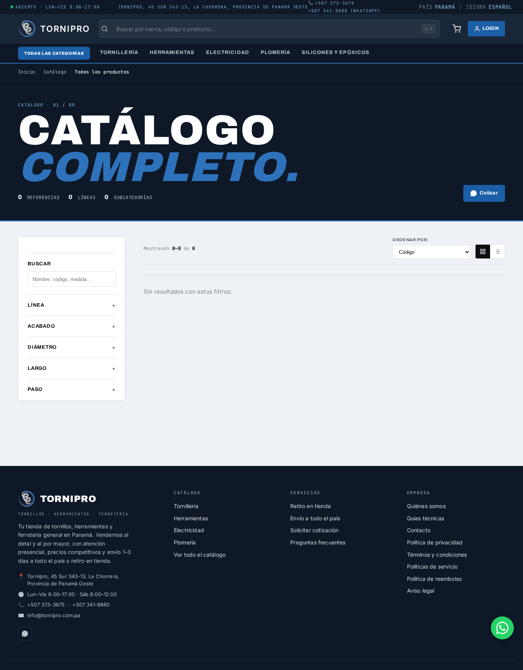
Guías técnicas (425, 518)
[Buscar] (108, 29)
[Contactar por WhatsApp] (502, 627)
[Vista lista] (497, 251)
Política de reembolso (434, 578)
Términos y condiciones (437, 554)
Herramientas (172, 52)
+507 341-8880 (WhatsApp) (344, 10)
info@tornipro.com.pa (53, 615)
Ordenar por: (410, 239)
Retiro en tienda (310, 506)
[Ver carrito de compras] (457, 29)
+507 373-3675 (46, 604)
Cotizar (489, 193)
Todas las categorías (54, 53)
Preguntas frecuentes (317, 542)
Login (490, 28)
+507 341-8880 (91, 604)
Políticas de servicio (432, 566)
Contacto (418, 530)
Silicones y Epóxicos (335, 52)
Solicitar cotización (314, 530)
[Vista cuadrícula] (483, 251)
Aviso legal (421, 590)
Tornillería (119, 52)
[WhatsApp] (25, 634)
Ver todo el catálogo (200, 554)
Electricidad (227, 52)
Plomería (275, 52)
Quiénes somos (426, 506)
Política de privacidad (435, 542)
